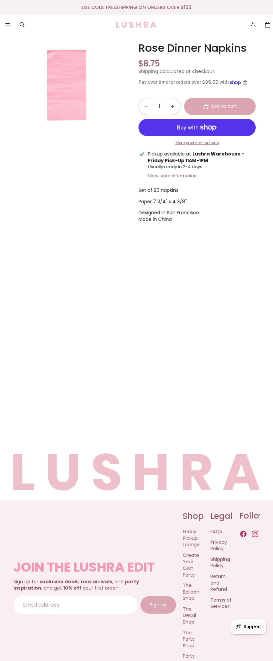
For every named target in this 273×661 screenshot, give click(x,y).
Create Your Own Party (191, 565)
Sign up (158, 605)
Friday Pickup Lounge (191, 538)
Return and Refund (218, 583)
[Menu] (7, 24)
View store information (172, 176)
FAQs (216, 531)
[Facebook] (243, 534)
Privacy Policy (218, 545)
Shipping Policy (220, 562)
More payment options (197, 142)
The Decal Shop (189, 615)
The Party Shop (189, 639)
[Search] (22, 24)
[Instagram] (255, 534)
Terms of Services (221, 603)
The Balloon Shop (191, 592)
